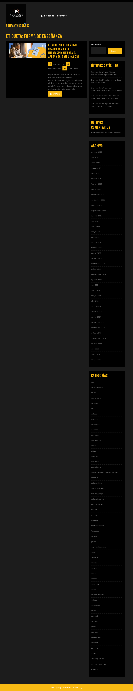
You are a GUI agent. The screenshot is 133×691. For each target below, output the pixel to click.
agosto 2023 (96, 343)
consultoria (96, 467)
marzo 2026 (96, 178)
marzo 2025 (96, 242)
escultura (95, 520)
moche (94, 579)
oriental (94, 616)
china (93, 446)
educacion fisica (98, 504)
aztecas (94, 419)
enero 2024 (96, 317)
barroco (94, 430)
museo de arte (97, 595)
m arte (94, 563)
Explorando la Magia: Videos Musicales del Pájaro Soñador (104, 73)
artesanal (95, 403)
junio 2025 (95, 226)
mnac (93, 573)
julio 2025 (95, 221)
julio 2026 (95, 157)
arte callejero (97, 387)
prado (94, 626)
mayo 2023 (96, 359)
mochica (95, 584)
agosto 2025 (96, 216)
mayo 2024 (96, 295)
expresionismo (97, 525)
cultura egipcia (97, 488)
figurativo (95, 531)
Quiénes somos (47, 16)
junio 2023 (95, 354)
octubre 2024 (97, 269)
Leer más (55, 94)
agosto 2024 (96, 279)
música (94, 600)
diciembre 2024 (98, 258)
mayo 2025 (96, 232)
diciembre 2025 (98, 194)
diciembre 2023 (98, 322)
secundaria (96, 637)
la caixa (94, 557)
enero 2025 (96, 253)
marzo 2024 (96, 306)
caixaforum (96, 440)
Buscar (114, 51)
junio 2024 (95, 290)
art (92, 382)
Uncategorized (97, 658)
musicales (95, 605)
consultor (95, 462)
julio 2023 (95, 349)
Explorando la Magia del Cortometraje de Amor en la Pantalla (106, 89)
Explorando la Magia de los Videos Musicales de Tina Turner (105, 105)
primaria (94, 632)
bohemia (95, 435)
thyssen (94, 648)
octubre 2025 (96, 205)
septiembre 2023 (98, 338)
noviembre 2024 (98, 264)
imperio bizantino (98, 547)
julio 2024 (95, 285)
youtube (94, 669)
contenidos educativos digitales (104, 472)
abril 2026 (95, 173)
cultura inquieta (97, 499)
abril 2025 (95, 237)
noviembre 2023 (98, 327)
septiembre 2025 (98, 210)
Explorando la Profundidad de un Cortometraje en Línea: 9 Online (105, 97)
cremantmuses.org (17, 26)
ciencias (94, 456)
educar (94, 509)
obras (93, 611)
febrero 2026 (96, 184)
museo (94, 589)
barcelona (95, 424)
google (94, 536)
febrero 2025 (96, 248)
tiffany (93, 653)
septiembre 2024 (98, 274)
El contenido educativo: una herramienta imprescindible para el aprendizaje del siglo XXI (63, 51)
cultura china (96, 483)
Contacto (62, 16)
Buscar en (96, 44)
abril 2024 (95, 301)
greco (93, 541)
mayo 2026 (96, 168)
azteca (94, 414)
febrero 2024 (96, 311)
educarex (95, 515)
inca (93, 552)
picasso (94, 621)
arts (92, 408)
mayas (94, 568)
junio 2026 (95, 162)
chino (93, 451)
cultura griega (97, 493)
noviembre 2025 (98, 200)
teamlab (94, 642)
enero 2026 (96, 189)
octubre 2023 (96, 333)
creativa (94, 477)
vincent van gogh (98, 664)
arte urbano (96, 398)
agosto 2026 (96, 152)
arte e (93, 392)
